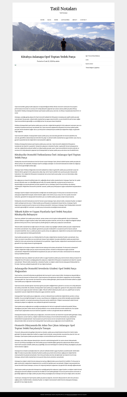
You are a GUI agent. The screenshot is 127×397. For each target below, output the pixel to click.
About (74, 20)
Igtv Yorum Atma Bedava (93, 56)
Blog (49, 20)
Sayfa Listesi (89, 63)
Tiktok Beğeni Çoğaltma (92, 67)
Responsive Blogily (72, 394)
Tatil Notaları (63, 8)
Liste (87, 59)
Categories (65, 20)
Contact (83, 20)
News (56, 20)
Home (42, 20)
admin (57, 61)
